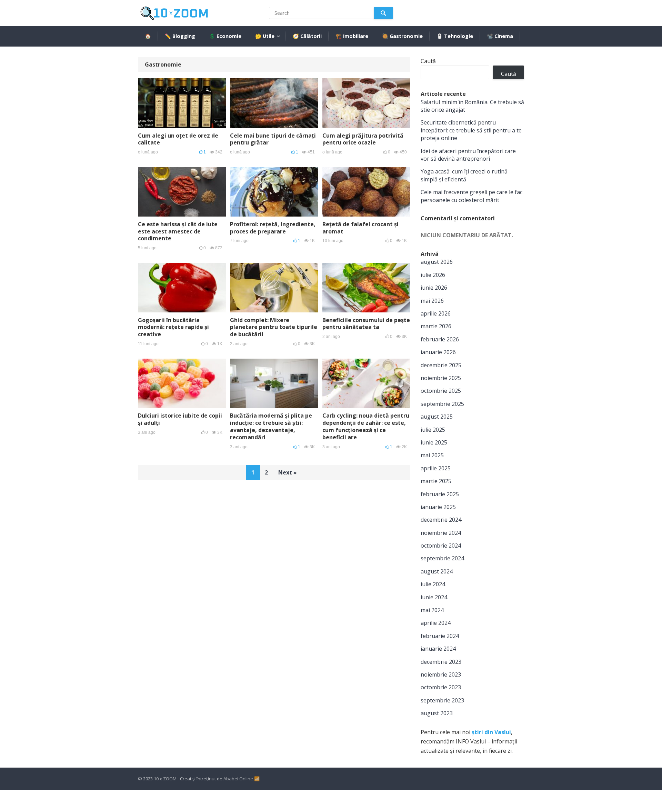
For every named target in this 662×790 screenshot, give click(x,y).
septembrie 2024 (442, 558)
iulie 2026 (433, 275)
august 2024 (437, 571)
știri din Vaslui (491, 732)
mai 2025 (432, 455)
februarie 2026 (440, 339)
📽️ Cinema (500, 36)
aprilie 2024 (436, 623)
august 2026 (437, 262)
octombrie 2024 (441, 545)
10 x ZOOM (165, 779)
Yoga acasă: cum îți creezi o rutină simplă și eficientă (464, 175)
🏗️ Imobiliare (351, 36)
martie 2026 (436, 326)
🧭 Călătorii (307, 36)
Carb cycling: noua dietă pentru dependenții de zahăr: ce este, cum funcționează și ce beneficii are (365, 426)
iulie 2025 (433, 429)
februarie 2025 (440, 494)
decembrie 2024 (441, 519)
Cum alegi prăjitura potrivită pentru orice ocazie (362, 139)
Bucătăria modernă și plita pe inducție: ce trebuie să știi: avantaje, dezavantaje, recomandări (271, 426)
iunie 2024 (434, 597)
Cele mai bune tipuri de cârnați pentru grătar (273, 139)
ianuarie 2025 (438, 507)
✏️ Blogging (180, 36)
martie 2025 (436, 481)
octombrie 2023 (441, 687)
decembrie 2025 (441, 365)
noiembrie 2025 (441, 378)
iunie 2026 (434, 287)
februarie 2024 (440, 636)
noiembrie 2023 (441, 674)
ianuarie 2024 (438, 648)
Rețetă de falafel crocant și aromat (360, 227)
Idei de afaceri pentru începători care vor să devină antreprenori (468, 154)
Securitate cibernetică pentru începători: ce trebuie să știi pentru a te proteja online (471, 130)
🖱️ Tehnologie (455, 36)
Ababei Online (238, 779)
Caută (428, 61)
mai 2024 (432, 610)
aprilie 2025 (436, 468)
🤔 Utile (264, 36)
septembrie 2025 (442, 404)
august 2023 (437, 713)
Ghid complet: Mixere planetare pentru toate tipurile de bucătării (273, 327)
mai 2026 (432, 300)
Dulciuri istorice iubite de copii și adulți (180, 419)
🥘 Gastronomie (402, 36)
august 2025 (437, 416)
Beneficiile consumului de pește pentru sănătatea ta (366, 323)
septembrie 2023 (442, 700)
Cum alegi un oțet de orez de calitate (178, 139)
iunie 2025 (434, 442)
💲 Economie (225, 36)
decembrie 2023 (441, 662)
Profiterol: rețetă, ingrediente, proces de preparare (272, 227)
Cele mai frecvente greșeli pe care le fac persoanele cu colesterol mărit (471, 195)
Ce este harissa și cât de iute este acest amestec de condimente (178, 231)
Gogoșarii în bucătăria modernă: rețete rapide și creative (173, 327)
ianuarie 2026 (438, 352)
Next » (287, 472)
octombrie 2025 (441, 390)
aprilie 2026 (436, 313)
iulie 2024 (433, 584)
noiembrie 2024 (441, 533)
